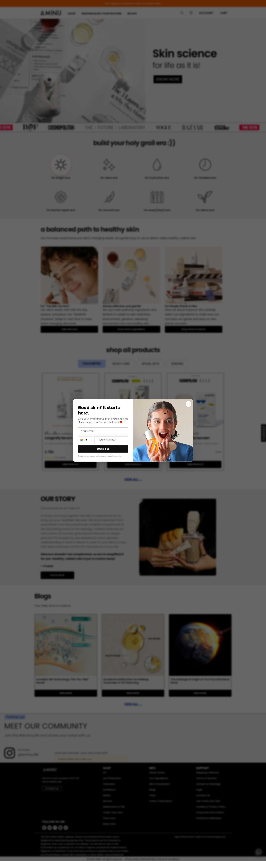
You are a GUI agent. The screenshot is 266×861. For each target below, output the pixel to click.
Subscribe (103, 449)
